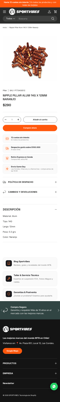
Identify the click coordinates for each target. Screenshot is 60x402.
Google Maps (12, 351)
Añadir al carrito (40, 119)
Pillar (5, 90)
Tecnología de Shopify (27, 395)
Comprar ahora (30, 128)
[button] (55, 12)
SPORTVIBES (14, 395)
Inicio (5, 27)
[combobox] (30, 18)
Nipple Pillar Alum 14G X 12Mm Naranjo (23, 27)
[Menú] (4, 12)
